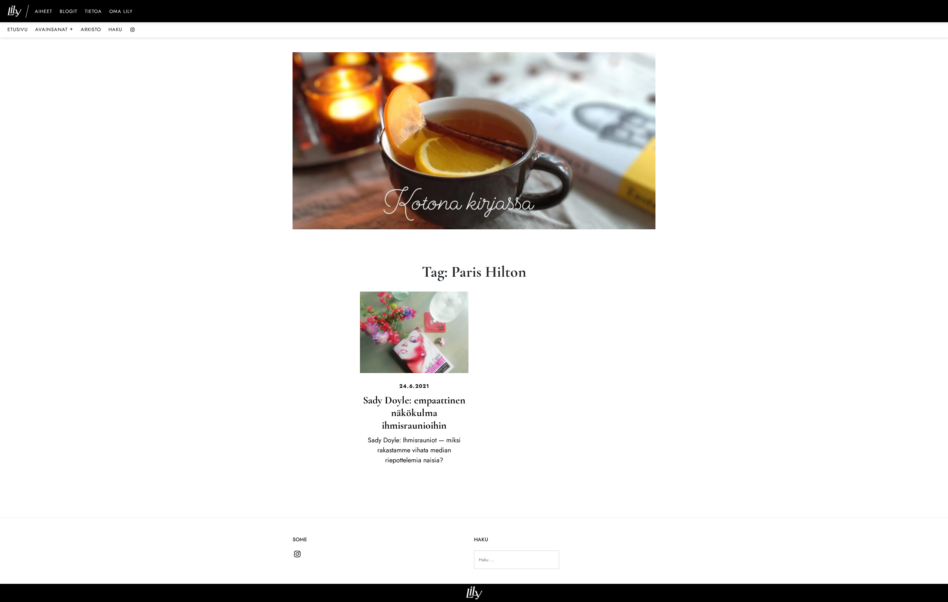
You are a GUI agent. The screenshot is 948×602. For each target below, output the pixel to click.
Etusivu (17, 29)
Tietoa (93, 12)
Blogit (68, 12)
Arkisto (91, 29)
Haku (115, 29)
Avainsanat (54, 29)
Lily (474, 592)
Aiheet (43, 12)
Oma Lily (121, 12)
